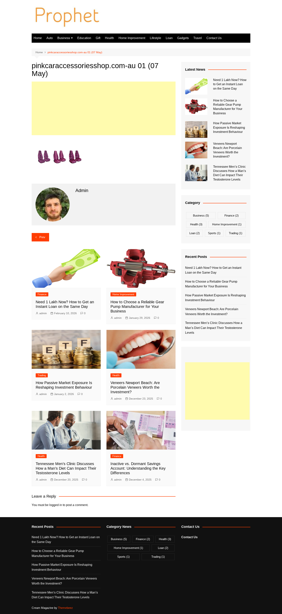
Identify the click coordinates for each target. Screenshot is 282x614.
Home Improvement (132, 38)
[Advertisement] (104, 108)
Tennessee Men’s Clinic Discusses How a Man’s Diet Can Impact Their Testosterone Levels (66, 468)
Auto (49, 38)
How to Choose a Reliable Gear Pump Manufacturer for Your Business (137, 306)
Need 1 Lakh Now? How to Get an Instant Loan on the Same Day (230, 84)
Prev (42, 237)
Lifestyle (155, 38)
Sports (214, 233)
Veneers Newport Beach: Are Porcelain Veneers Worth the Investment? (135, 387)
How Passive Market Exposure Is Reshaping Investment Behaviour (229, 127)
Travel (197, 38)
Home (38, 38)
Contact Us (214, 38)
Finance (42, 294)
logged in (55, 505)
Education (84, 38)
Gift (98, 38)
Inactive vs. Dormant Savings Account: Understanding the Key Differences (138, 468)
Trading (42, 375)
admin (43, 313)
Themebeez (65, 607)
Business (63, 38)
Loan (169, 38)
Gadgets (183, 38)
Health (109, 38)
